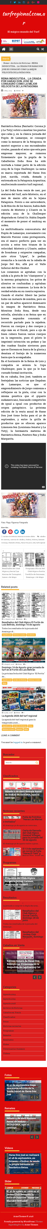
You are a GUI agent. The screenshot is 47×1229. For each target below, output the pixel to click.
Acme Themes (31, 1224)
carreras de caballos (17, 540)
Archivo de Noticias (20, 63)
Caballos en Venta (14, 945)
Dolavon (35, 540)
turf (34, 543)
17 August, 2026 (9, 619)
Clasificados (10, 775)
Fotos (31, 726)
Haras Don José (26, 543)
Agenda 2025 (9, 999)
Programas (9, 862)
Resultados (31, 635)
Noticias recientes (24, 536)
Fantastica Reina (14, 543)
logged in (18, 742)
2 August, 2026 (9, 664)
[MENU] (11, 49)
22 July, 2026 (8, 713)
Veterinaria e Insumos (14, 1049)
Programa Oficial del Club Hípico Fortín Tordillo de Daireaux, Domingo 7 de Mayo (35, 572)
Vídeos (6, 1053)
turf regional (40, 543)
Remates (19, 729)
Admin (18, 91)
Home (6, 63)
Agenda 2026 (7, 635)
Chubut (28, 540)
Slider (33, 536)
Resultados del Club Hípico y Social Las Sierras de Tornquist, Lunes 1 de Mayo (11, 572)
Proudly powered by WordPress (19, 1221)
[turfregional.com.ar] (3, 49)
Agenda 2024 (9, 994)
